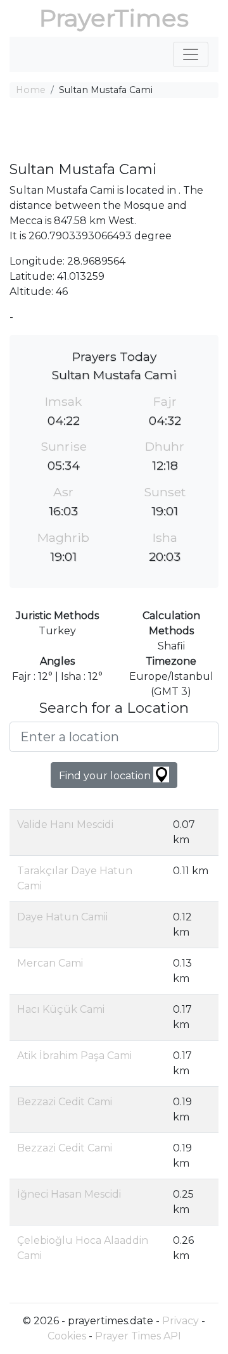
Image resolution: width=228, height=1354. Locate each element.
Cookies (67, 1336)
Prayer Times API (138, 1336)
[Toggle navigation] (190, 54)
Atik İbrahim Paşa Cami (74, 1056)
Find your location (106, 776)
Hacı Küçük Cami (60, 1009)
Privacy (180, 1321)
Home (31, 90)
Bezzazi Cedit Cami (64, 1102)
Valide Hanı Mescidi (65, 824)
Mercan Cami (50, 963)
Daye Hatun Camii (62, 917)
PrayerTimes (114, 18)
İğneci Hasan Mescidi (69, 1194)
